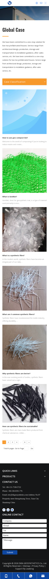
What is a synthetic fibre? (13, 255)
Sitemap (26, 566)
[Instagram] (12, 509)
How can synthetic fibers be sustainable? (20, 426)
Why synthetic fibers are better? (16, 373)
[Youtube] (8, 509)
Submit (10, 552)
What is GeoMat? (9, 196)
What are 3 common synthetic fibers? (18, 314)
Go (32, 448)
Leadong (30, 568)
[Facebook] (3, 509)
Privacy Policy (38, 566)
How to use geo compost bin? (15, 138)
